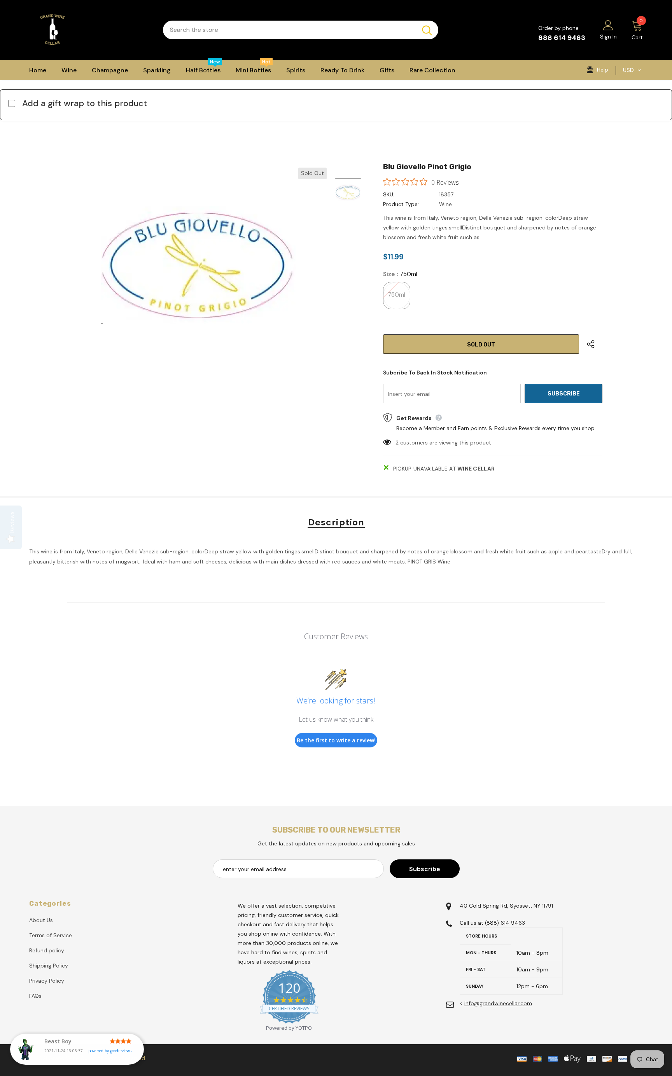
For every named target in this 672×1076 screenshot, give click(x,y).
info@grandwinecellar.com (498, 1003)
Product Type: (401, 204)
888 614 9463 (561, 37)
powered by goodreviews (109, 1050)
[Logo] (90, 30)
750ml (396, 295)
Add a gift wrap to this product (84, 103)
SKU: (388, 194)
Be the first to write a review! (336, 740)
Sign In (608, 36)
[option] (198, 265)
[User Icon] (608, 24)
